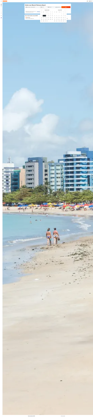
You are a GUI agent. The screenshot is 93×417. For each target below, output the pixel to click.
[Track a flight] (1, 13)
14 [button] (43, 17)
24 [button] (48, 19)
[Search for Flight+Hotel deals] (1, 8)
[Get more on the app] (1, 10)
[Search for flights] (1, 3)
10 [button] (48, 15)
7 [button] (43, 15)
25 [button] (50, 19)
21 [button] (43, 19)
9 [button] (63, 15)
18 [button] (50, 17)
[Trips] (1, 15)
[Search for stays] (1, 5)
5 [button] (56, 15)
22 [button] (45, 19)
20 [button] (41, 19)
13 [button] (41, 17)
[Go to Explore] (1, 12)
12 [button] (56, 17)
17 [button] (48, 17)
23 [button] (63, 19)
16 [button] (63, 17)
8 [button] (61, 15)
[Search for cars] (1, 6)
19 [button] (56, 19)
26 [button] (52, 19)
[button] (1, 1)
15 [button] (45, 17)
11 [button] (50, 15)
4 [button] (54, 15)
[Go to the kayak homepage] (5, 1)
